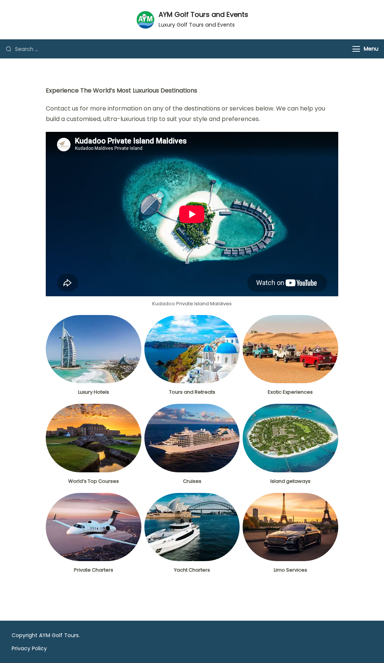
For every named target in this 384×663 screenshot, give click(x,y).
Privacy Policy (29, 648)
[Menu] (356, 49)
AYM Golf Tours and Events (203, 14)
